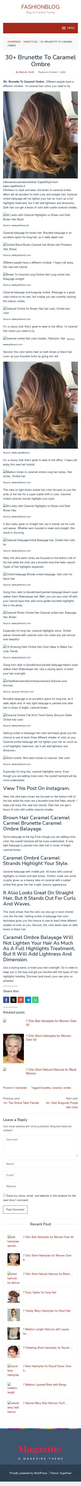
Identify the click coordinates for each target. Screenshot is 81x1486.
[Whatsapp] (35, 1000)
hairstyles (21, 1088)
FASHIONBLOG (40, 7)
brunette (45, 1088)
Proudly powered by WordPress (28, 1473)
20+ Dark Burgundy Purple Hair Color (62, 1102)
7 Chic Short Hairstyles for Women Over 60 (48, 1038)
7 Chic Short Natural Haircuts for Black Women (51, 1071)
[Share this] (6, 1000)
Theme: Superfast (60, 1473)
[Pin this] (21, 1000)
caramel (57, 1088)
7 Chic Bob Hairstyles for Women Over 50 (51, 1023)
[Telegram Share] (28, 1000)
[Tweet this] (13, 1000)
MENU (71, 28)
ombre (67, 1088)
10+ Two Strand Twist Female (21, 1100)
